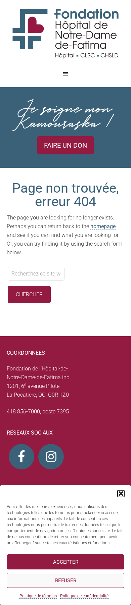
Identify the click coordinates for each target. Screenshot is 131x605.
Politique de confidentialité (84, 596)
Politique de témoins (38, 596)
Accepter (65, 562)
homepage (103, 226)
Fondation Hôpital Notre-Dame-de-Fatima (65, 33)
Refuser (65, 580)
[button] (121, 493)
